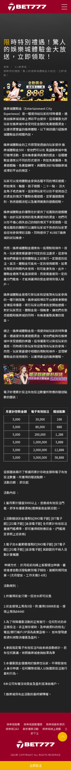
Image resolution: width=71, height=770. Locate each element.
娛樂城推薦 (13, 724)
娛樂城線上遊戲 (51, 729)
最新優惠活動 (31, 729)
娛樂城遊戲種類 (33, 724)
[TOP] (62, 737)
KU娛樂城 (21, 67)
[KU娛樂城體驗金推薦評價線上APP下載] (35, 33)
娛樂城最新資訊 (55, 724)
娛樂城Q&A (12, 729)
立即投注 (36, 765)
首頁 (6, 67)
